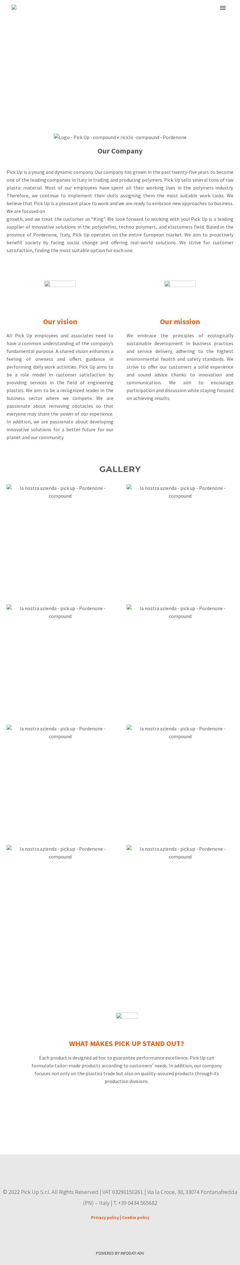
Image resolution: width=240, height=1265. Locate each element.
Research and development (180, 16)
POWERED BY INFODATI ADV (120, 1253)
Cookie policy (135, 1217)
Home (91, 16)
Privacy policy (105, 1217)
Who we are (123, 16)
